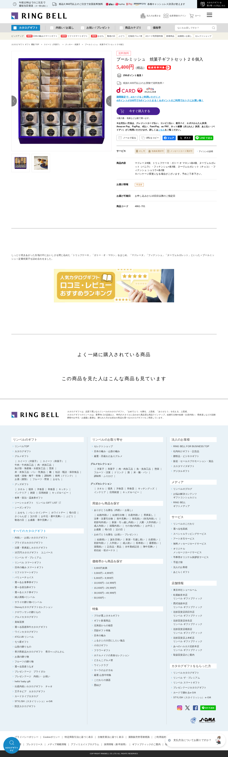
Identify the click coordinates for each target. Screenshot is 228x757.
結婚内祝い (103, 515)
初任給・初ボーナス (104, 550)
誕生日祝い (116, 539)
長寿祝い (140, 543)
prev (14, 101)
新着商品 (170, 36)
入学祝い (114, 543)
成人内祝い (100, 525)
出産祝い (153, 539)
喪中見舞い (123, 518)
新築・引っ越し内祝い (123, 522)
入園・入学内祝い (148, 522)
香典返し (148, 515)
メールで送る (129, 138)
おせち (98, 36)
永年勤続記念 (132, 546)
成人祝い (127, 543)
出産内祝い (134, 515)
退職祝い (98, 546)
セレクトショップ (203, 36)
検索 (213, 28)
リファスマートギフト (75, 36)
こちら (161, 130)
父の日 (119, 529)
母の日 (108, 529)
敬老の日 (111, 36)
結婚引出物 (118, 515)
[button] (219, 740)
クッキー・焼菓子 (72, 44)
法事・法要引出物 (103, 518)
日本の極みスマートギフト (42, 36)
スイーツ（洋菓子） (52, 44)
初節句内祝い (101, 522)
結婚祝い (101, 539)
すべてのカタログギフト (29, 531)
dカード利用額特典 (154, 36)
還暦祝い (154, 543)
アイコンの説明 (206, 151)
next (108, 101)
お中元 (148, 525)
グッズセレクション (101, 483)
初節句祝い (100, 543)
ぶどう (122, 36)
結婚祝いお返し (185, 36)
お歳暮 (97, 529)
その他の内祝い (133, 525)
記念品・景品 (114, 546)
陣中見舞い (149, 546)
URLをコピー (152, 138)
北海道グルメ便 (135, 36)
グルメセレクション (101, 463)
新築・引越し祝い (135, 539)
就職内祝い (115, 525)
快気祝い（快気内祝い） (145, 518)
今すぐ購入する (139, 111)
